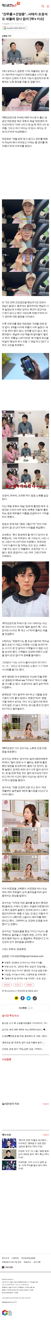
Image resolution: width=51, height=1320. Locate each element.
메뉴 (48, 6)
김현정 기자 (6, 36)
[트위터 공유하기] (28, 998)
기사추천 (26, 1008)
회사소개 (5, 1258)
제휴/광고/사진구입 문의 (11, 1262)
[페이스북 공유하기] (22, 998)
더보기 (46, 1104)
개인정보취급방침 (28, 1258)
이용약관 (15, 1258)
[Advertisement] (21, 1211)
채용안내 (27, 1262)
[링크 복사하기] (34, 998)
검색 (43, 6)
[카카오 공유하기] (16, 998)
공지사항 (36, 1262)
